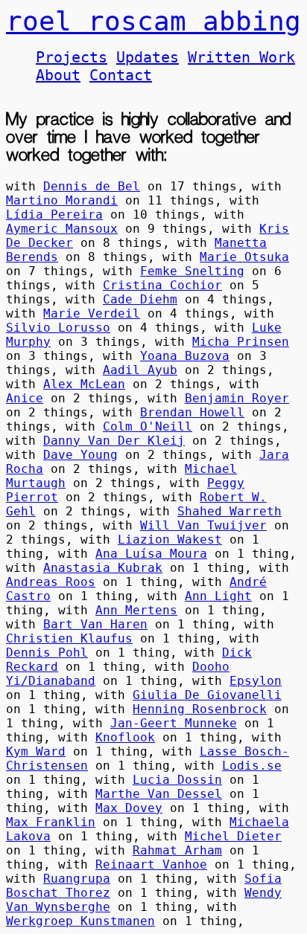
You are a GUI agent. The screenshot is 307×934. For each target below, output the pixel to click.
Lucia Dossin (177, 780)
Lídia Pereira (54, 214)
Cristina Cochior (162, 285)
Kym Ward (36, 751)
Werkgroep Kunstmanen (80, 921)
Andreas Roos (50, 582)
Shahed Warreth (229, 511)
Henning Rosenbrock (200, 709)
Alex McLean (84, 384)
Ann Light (218, 596)
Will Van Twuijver (203, 525)
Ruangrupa (76, 879)
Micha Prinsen (240, 342)
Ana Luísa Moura (151, 554)
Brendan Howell (192, 412)
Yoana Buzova (185, 356)
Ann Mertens (136, 610)
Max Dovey (128, 808)
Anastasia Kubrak (102, 568)
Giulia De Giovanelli (207, 695)
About (58, 75)
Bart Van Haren (95, 624)
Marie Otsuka (244, 257)
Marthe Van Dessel (158, 794)
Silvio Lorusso (58, 328)
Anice (24, 398)
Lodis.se (252, 766)
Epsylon (256, 681)
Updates (147, 57)
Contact (120, 75)
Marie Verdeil (91, 313)
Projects (71, 57)
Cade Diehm (140, 299)
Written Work (241, 57)
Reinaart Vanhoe (151, 864)
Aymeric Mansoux (62, 229)
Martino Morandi (62, 200)
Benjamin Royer (237, 398)
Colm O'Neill (147, 426)
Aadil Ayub (140, 370)
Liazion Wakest (170, 539)
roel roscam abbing (153, 21)
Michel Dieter (233, 836)
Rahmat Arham (177, 850)
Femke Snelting (192, 271)
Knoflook (125, 737)
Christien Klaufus (69, 638)
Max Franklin (50, 822)
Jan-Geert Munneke (173, 723)
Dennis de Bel (91, 186)
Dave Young (80, 455)
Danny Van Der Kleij (114, 441)
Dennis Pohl (47, 652)
